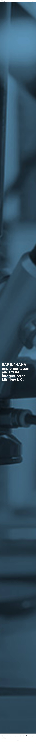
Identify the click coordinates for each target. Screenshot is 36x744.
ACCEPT (18, 740)
